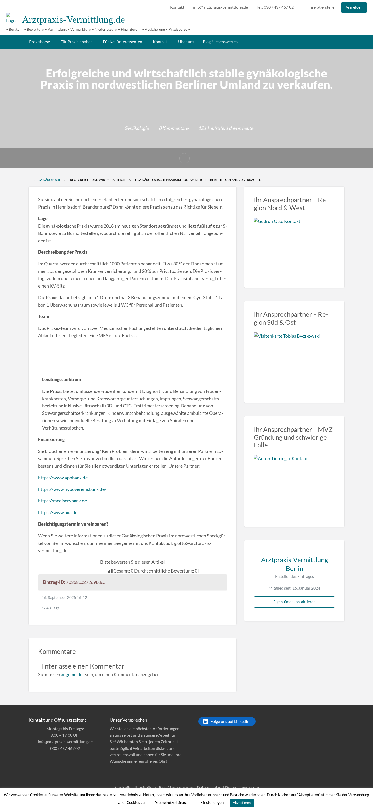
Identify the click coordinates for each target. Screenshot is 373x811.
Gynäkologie (136, 128)
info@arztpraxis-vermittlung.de (220, 7)
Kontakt (177, 7)
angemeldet (72, 674)
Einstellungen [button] (212, 802)
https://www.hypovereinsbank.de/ (72, 489)
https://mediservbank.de (62, 500)
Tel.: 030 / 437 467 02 (275, 7)
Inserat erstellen (322, 7)
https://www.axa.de (57, 512)
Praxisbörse (39, 41)
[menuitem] (177, 7)
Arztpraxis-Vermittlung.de (73, 19)
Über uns (186, 41)
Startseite (122, 787)
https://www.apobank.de (63, 477)
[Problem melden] (184, 158)
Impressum (249, 787)
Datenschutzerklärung (216, 787)
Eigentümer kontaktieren (294, 601)
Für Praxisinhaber (76, 41)
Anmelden (354, 7)
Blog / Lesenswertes (220, 41)
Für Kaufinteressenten (122, 41)
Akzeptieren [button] (242, 803)
